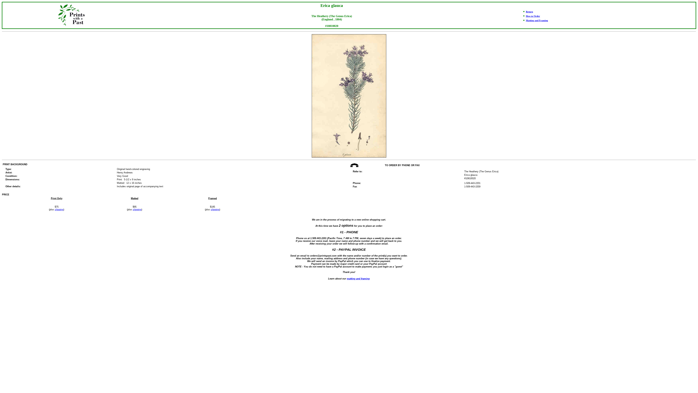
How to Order (533, 16)
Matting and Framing (537, 20)
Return (529, 11)
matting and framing (358, 278)
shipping (59, 209)
